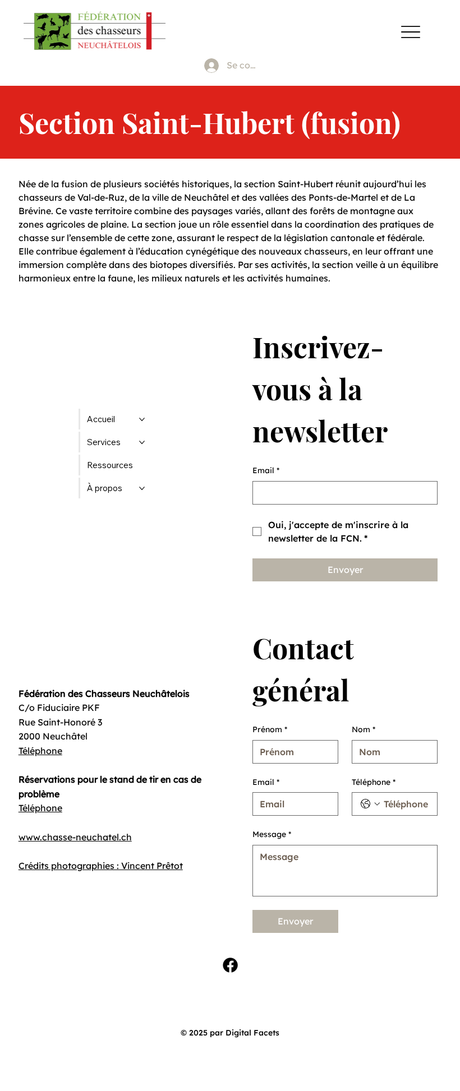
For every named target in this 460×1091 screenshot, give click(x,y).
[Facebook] (230, 965)
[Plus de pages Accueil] (142, 419)
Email (265, 470)
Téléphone (40, 750)
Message (271, 834)
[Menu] (410, 31)
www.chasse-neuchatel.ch (75, 837)
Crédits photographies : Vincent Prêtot (101, 865)
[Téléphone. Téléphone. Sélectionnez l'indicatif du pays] (370, 804)
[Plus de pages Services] (142, 442)
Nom (363, 729)
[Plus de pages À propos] (142, 488)
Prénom (269, 729)
